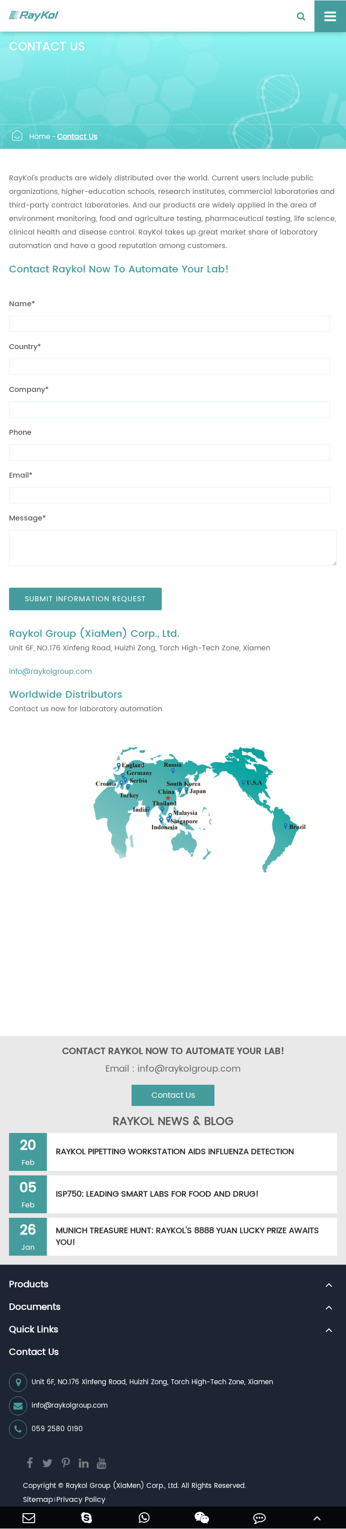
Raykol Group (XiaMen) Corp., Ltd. (122, 1486)
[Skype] (86, 1517)
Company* (29, 390)
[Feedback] (259, 1517)
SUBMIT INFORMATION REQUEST (85, 599)
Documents (35, 1307)
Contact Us (77, 137)
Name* (22, 304)
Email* (20, 475)
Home (39, 137)
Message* (27, 518)
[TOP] (317, 1517)
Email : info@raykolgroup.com (173, 1069)
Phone (20, 432)
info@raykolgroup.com (50, 671)
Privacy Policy (80, 1500)
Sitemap (38, 1500)
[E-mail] (29, 1517)
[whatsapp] (144, 1517)
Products (29, 1285)
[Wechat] (202, 1517)
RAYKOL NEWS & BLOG (173, 1121)
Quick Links (34, 1330)
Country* (25, 347)
